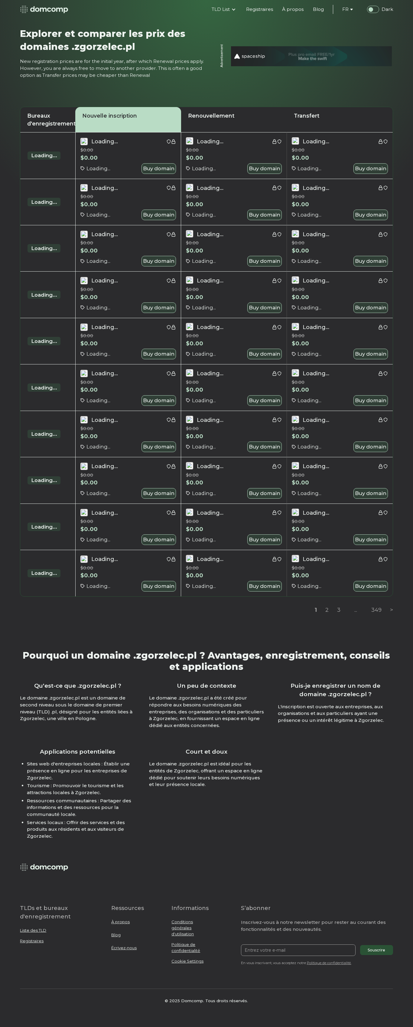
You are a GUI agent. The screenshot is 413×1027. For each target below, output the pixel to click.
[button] (224, 9)
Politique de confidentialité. (329, 963)
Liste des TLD (33, 930)
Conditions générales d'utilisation (182, 927)
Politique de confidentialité (185, 947)
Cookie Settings (187, 961)
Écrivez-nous (124, 947)
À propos (120, 921)
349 (376, 609)
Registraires (32, 940)
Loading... (44, 155)
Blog (116, 934)
